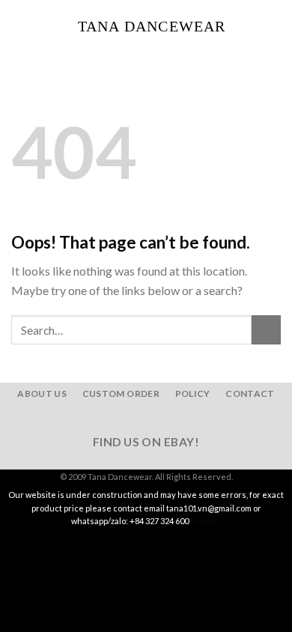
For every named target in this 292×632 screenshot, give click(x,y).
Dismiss (205, 521)
